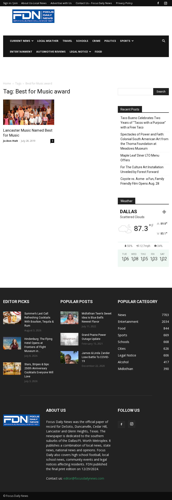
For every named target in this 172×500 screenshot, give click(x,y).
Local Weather (47, 40)
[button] (163, 41)
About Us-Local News (33, 3)
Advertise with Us (61, 3)
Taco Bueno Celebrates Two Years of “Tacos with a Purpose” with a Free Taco (143, 122)
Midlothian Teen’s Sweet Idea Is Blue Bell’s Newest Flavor (97, 317)
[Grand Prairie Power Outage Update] (69, 339)
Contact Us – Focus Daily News (94, 3)
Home (7, 83)
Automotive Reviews (51, 51)
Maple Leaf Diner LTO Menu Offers (139, 158)
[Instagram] (165, 3)
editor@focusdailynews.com (83, 478)
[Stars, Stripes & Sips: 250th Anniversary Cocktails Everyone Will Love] (12, 368)
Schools (82, 40)
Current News (20, 40)
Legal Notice (79, 51)
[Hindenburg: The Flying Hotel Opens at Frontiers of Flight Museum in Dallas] (12, 343)
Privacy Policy (124, 3)
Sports (125, 40)
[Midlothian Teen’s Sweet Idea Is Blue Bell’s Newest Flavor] (69, 318)
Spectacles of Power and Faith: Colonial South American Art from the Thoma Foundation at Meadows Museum (144, 141)
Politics (110, 40)
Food (98, 51)
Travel (67, 40)
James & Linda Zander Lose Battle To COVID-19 (96, 357)
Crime (96, 40)
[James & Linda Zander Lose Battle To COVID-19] (69, 357)
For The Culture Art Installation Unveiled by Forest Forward (141, 169)
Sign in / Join (10, 3)
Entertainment (21, 51)
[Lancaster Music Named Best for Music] (28, 112)
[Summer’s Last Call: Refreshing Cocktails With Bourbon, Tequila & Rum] (12, 318)
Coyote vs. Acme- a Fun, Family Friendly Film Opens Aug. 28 (142, 181)
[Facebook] (158, 3)
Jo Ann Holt (10, 140)
